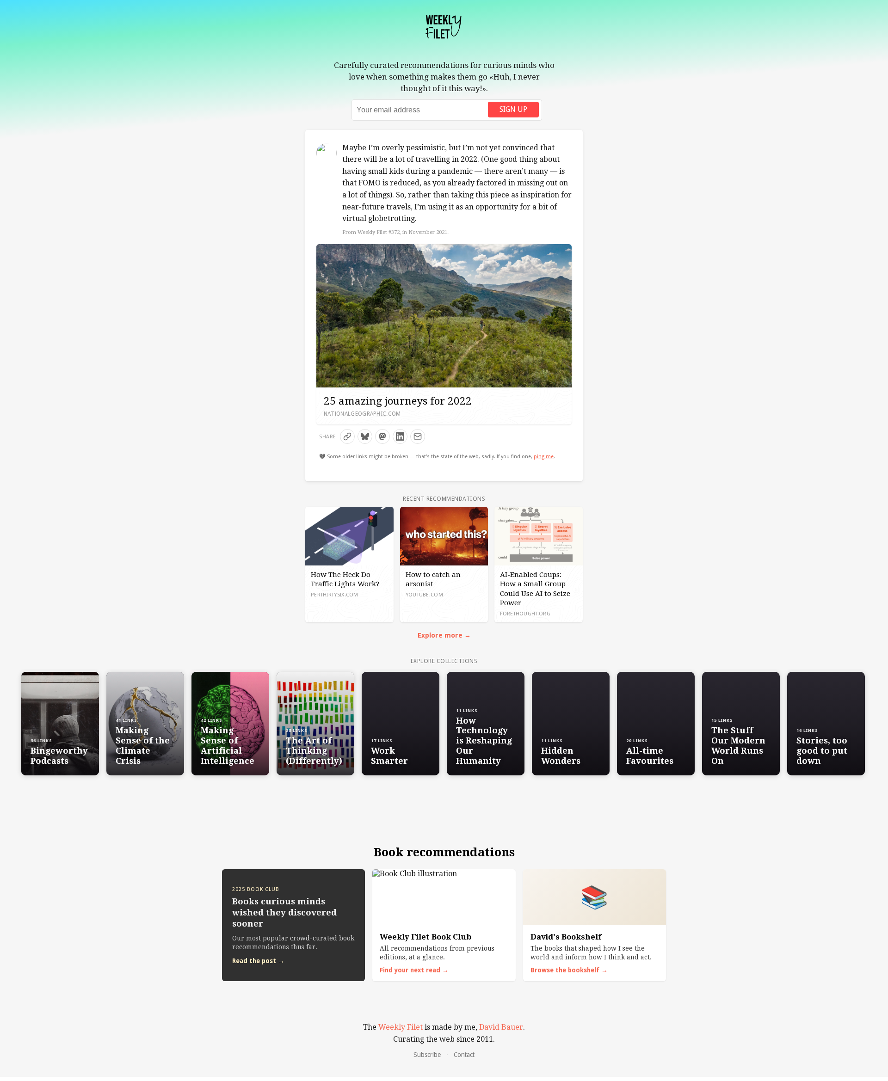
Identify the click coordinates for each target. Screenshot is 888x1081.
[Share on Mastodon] (382, 436)
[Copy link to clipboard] (347, 436)
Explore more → (444, 635)
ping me (544, 457)
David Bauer (501, 1027)
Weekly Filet (400, 1027)
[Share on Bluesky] (365, 436)
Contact (464, 1054)
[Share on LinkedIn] (400, 436)
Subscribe (427, 1054)
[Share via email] (417, 436)
